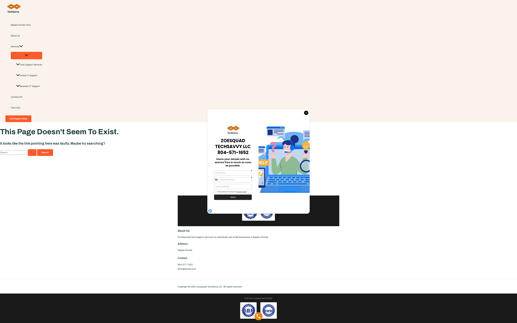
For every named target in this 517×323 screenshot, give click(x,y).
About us (15, 35)
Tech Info (15, 107)
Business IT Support (30, 86)
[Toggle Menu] (26, 55)
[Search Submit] (32, 152)
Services (15, 46)
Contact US (16, 97)
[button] (21, 46)
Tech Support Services (31, 64)
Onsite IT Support (28, 75)
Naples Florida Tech (21, 25)
